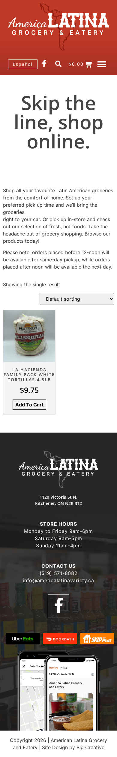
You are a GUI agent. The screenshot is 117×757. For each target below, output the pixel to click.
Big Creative (90, 747)
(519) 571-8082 (59, 573)
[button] (101, 64)
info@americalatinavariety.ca (58, 580)
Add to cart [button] (29, 405)
